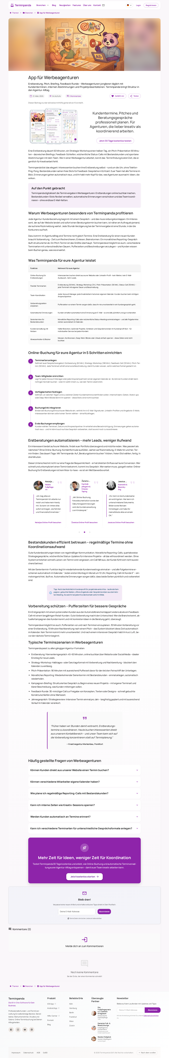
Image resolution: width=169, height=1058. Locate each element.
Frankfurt (73, 1017)
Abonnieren (104, 911)
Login (138, 5)
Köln (71, 1004)
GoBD (45, 1052)
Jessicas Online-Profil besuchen (121, 522)
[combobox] (129, 5)
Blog (49, 1024)
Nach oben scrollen (148, 1053)
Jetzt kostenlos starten (83, 876)
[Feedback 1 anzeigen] (84, 532)
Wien (71, 1021)
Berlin (71, 1012)
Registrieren (151, 5)
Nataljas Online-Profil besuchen (48, 522)
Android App (52, 1008)
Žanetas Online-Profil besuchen (84, 522)
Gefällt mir (119, 96)
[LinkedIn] (31, 1029)
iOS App (50, 1004)
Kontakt (50, 1020)
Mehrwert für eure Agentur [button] (68, 268)
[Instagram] (18, 1029)
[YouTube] (24, 1029)
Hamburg (73, 1008)
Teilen (136, 96)
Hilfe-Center (52, 1016)
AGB (38, 1052)
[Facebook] (11, 1029)
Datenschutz (29, 1052)
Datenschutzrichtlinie (151, 1015)
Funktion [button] (33, 268)
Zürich (72, 1025)
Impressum (16, 1052)
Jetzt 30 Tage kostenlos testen (115, 140)
